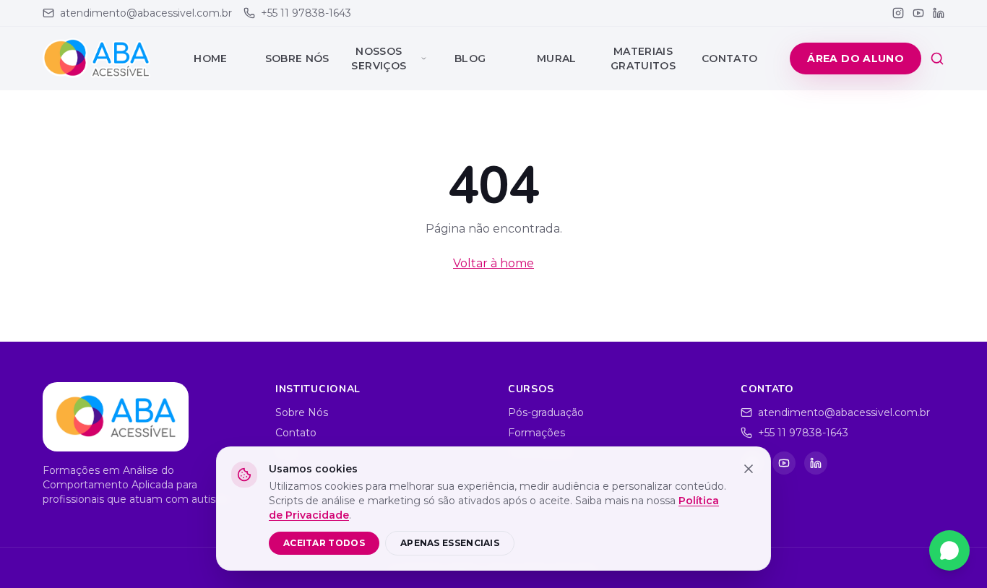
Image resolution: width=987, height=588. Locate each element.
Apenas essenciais (449, 542)
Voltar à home (493, 263)
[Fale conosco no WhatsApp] (949, 550)
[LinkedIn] (938, 13)
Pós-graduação (546, 412)
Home (210, 58)
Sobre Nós (297, 58)
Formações (536, 432)
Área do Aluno (855, 58)
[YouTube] (918, 13)
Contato (729, 58)
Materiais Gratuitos (643, 58)
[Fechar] (748, 469)
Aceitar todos (324, 542)
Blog (470, 58)
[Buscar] (937, 58)
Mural (557, 58)
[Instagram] (898, 13)
